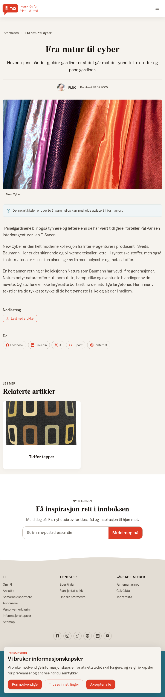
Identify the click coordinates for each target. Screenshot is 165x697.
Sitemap (9, 622)
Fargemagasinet (127, 584)
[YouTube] (108, 636)
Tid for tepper (41, 456)
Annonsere (10, 603)
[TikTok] (77, 636)
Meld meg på (125, 532)
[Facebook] (57, 636)
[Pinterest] (87, 636)
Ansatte (8, 590)
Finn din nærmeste (73, 597)
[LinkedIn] (97, 636)
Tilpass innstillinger (64, 684)
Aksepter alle (100, 684)
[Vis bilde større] (82, 144)
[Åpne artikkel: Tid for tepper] (42, 423)
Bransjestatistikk (71, 590)
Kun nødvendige (25, 684)
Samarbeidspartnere (17, 597)
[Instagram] (67, 636)
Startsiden (11, 33)
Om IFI (7, 584)
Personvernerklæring (17, 609)
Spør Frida (67, 584)
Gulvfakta (123, 590)
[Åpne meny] (157, 8)
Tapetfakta (124, 597)
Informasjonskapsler (17, 615)
